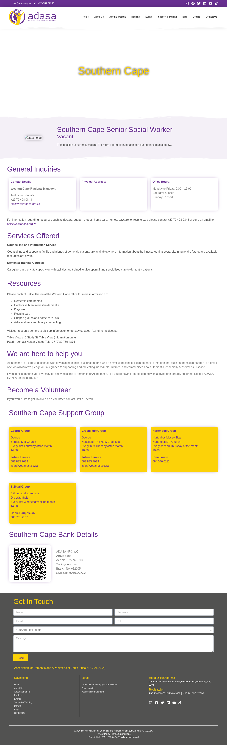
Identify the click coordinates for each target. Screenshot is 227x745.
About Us (99, 17)
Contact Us (211, 17)
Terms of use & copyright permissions (99, 684)
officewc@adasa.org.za (25, 203)
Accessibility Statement (93, 692)
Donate (196, 17)
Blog (184, 17)
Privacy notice (88, 688)
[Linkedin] (204, 3)
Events (149, 17)
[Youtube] (210, 3)
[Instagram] (187, 3)
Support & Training (167, 17)
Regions (135, 17)
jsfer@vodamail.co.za (24, 465)
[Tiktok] (216, 3)
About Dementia (117, 17)
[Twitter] (199, 3)
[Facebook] (193, 3)
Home (86, 17)
